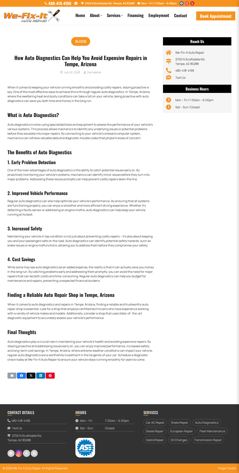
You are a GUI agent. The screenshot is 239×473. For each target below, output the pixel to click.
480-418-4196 (184, 70)
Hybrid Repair (155, 440)
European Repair (181, 431)
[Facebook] (181, 3)
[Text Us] (170, 77)
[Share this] (21, 376)
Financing (136, 15)
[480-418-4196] (170, 70)
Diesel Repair (155, 431)
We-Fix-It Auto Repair (189, 52)
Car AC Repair (155, 422)
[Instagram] (187, 3)
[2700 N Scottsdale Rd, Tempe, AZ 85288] (170, 61)
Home (80, 15)
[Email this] (11, 376)
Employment (158, 15)
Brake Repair (179, 422)
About (95, 15)
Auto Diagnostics (206, 422)
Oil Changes (179, 440)
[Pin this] (50, 376)
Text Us (180, 78)
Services (113, 15)
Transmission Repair (208, 440)
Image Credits (227, 468)
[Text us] (76, 3)
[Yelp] (192, 3)
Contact (180, 15)
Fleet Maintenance (212, 431)
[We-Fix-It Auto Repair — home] (32, 16)
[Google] (34, 453)
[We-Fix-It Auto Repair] (170, 52)
